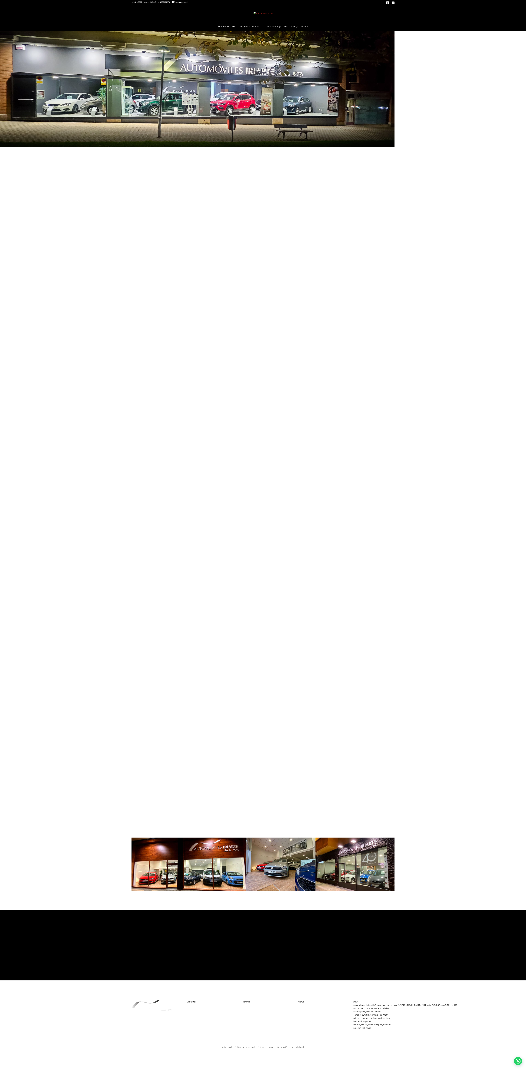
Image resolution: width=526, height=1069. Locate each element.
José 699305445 (150, 2)
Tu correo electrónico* (142, 660)
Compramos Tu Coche (249, 27)
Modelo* (135, 617)
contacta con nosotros (173, 239)
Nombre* (136, 635)
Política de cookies (266, 1047)
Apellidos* (136, 643)
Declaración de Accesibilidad (290, 1047)
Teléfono (135, 652)
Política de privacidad (245, 1047)
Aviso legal (227, 1047)
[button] (518, 1061)
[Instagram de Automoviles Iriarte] (393, 3)
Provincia (136, 669)
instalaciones (354, 518)
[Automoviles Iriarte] (263, 949)
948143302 (137, 2)
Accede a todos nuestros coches (263, 252)
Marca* (135, 613)
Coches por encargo (272, 27)
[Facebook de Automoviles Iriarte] (387, 3)
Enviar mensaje (144, 737)
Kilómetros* (137, 627)
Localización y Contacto (295, 27)
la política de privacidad (162, 730)
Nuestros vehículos (226, 27)
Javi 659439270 (164, 2)
